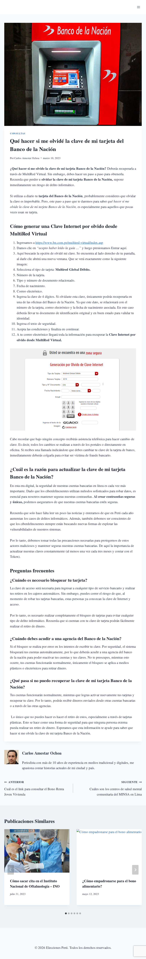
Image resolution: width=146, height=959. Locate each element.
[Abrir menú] (138, 7)
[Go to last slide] (10, 870)
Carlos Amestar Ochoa (26, 158)
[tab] (66, 913)
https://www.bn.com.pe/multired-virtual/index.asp (69, 242)
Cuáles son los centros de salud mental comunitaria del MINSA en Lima (116, 788)
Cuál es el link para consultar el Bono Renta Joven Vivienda (34, 788)
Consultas (17, 133)
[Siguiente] (135, 870)
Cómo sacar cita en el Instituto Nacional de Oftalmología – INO (35, 883)
